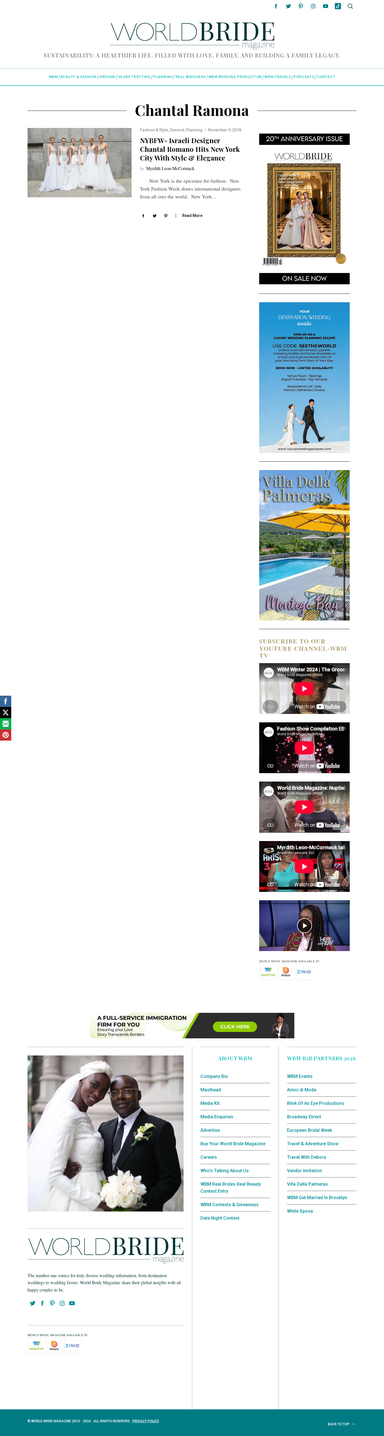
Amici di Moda (301, 1090)
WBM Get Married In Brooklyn (317, 1197)
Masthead (210, 1090)
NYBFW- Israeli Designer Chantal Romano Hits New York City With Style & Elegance (190, 149)
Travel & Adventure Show (312, 1143)
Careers (208, 1157)
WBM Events (300, 1076)
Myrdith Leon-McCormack (170, 168)
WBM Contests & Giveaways (229, 1204)
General (177, 130)
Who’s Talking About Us (224, 1170)
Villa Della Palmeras (307, 1184)
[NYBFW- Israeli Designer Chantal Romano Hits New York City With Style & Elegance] (80, 162)
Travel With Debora (306, 1157)
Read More (192, 215)
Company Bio (214, 1076)
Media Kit (210, 1103)
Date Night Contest (220, 1218)
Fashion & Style (154, 130)
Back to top (339, 1424)
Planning (194, 130)
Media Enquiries (216, 1116)
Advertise (210, 1130)
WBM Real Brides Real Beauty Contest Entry (230, 1187)
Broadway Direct (304, 1116)
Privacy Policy (145, 1421)
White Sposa (300, 1211)
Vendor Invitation (304, 1170)
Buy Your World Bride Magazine (232, 1143)
